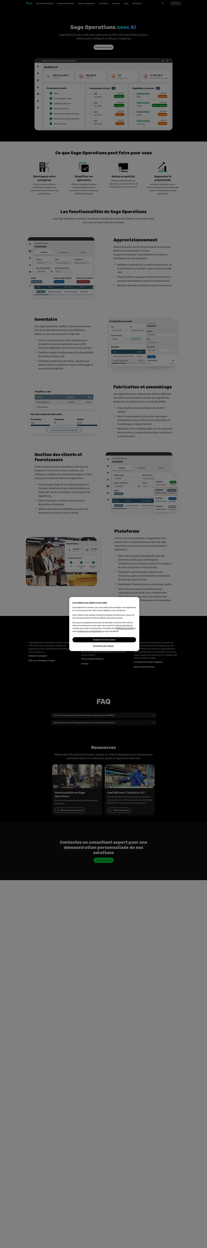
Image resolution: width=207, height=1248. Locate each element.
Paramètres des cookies (103, 646)
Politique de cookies (124, 628)
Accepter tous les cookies (104, 640)
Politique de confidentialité (89, 631)
